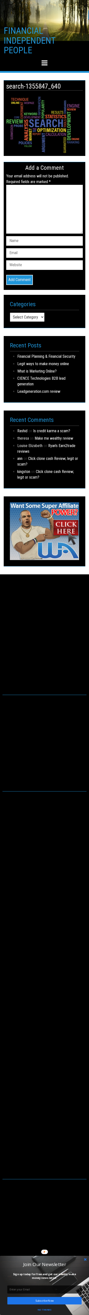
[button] (44, 1264)
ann (19, 458)
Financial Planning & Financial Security (46, 356)
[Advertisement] (44, 639)
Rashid (22, 431)
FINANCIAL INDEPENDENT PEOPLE (29, 41)
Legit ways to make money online (43, 363)
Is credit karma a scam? (51, 431)
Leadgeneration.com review (38, 391)
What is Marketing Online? (37, 371)
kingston (23, 471)
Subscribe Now (44, 1300)
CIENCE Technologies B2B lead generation (41, 381)
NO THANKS (44, 1309)
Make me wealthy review (54, 438)
